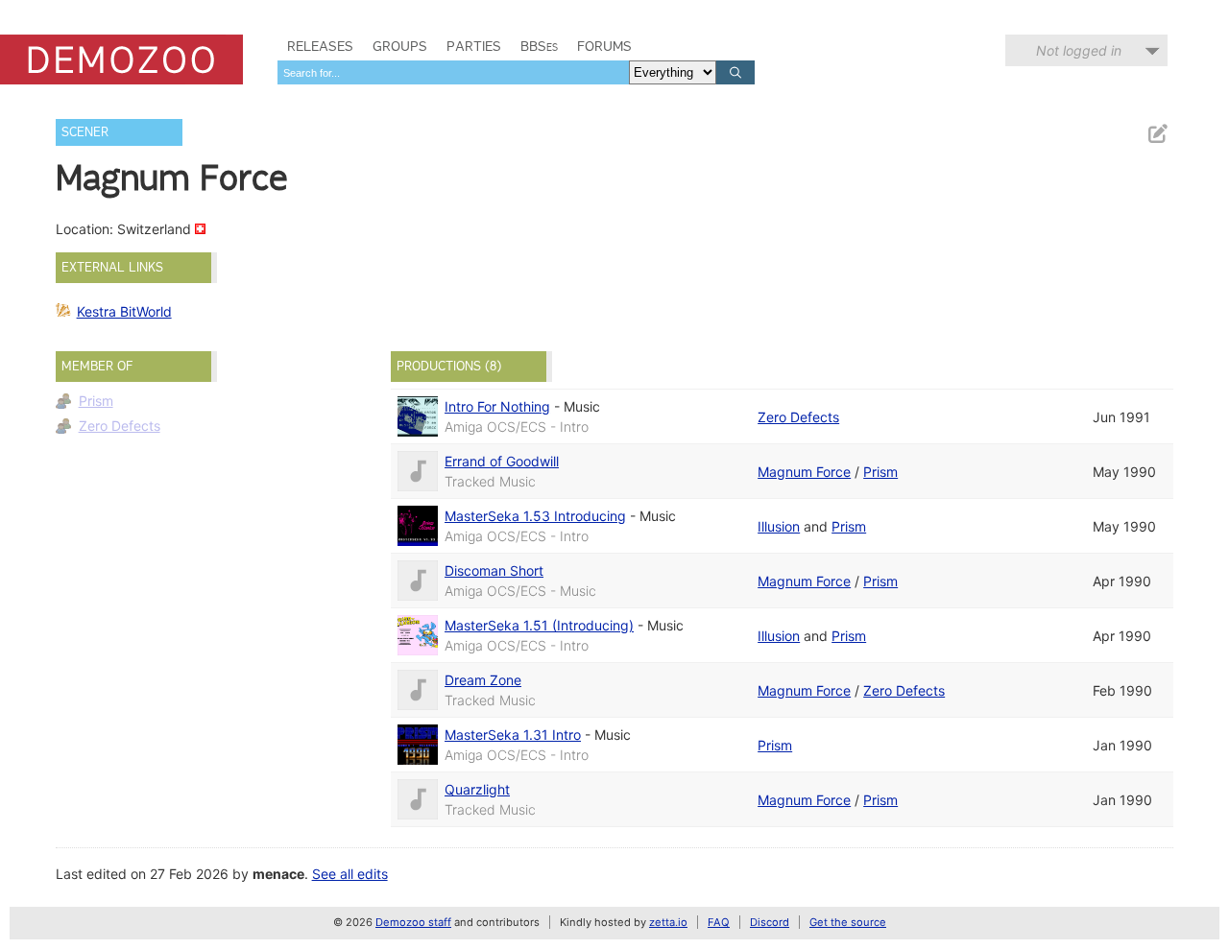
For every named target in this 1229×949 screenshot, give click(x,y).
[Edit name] (1157, 134)
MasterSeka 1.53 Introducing (535, 516)
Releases (320, 46)
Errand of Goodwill (502, 461)
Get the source (847, 922)
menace (278, 874)
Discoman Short (494, 570)
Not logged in (1078, 50)
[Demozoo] (121, 59)
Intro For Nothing (497, 406)
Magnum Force (804, 471)
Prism (96, 400)
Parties (473, 46)
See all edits (350, 874)
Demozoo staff (413, 922)
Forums (604, 46)
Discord (769, 922)
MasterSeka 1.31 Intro (513, 734)
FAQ (719, 922)
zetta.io (668, 922)
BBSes (539, 46)
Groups (400, 46)
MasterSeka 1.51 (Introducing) (539, 625)
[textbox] (453, 72)
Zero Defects (119, 425)
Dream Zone (483, 680)
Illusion (779, 526)
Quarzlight (477, 789)
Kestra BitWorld (124, 311)
